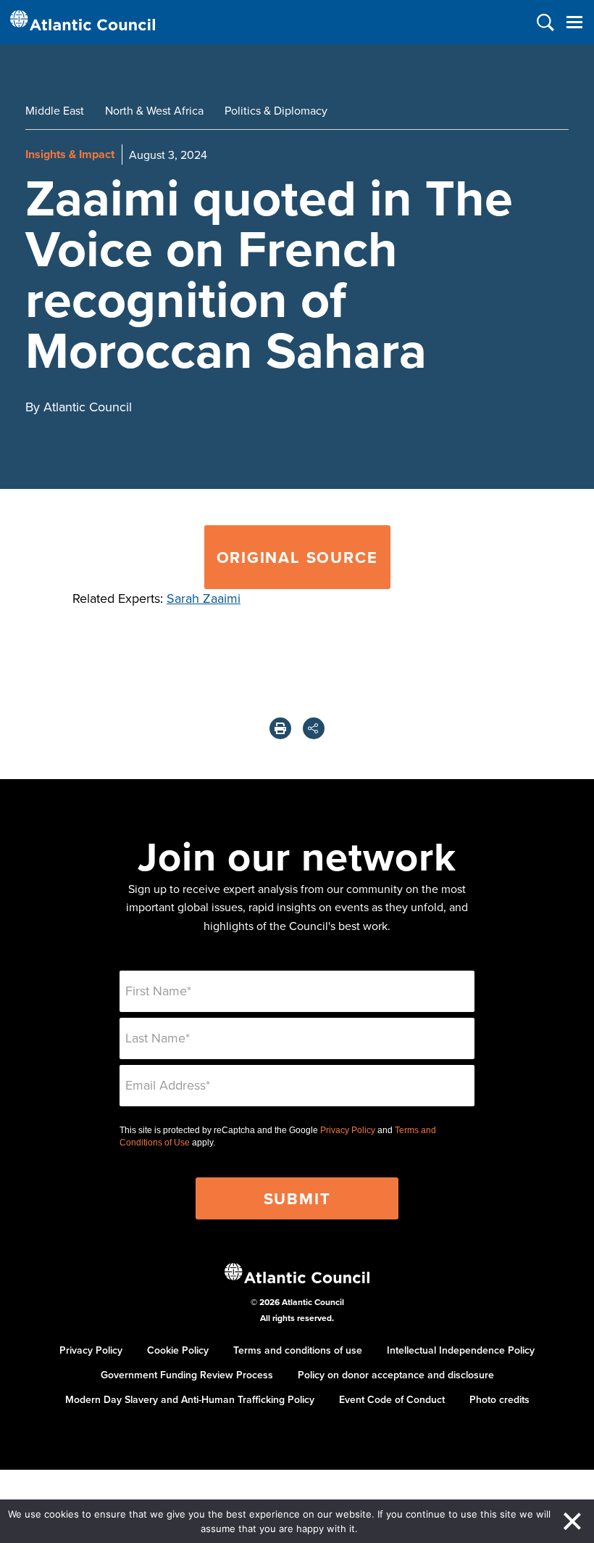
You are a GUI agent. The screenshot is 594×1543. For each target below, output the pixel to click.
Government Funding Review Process (187, 1374)
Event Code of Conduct (392, 1399)
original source (297, 557)
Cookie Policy (178, 1350)
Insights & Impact (69, 154)
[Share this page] (314, 728)
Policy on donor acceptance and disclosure (396, 1374)
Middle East (54, 110)
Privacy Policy (347, 1130)
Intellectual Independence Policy (461, 1350)
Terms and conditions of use (297, 1350)
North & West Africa (154, 110)
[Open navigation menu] (574, 22)
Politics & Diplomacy (276, 110)
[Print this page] (280, 728)
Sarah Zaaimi (203, 598)
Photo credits (499, 1399)
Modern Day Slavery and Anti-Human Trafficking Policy (189, 1399)
